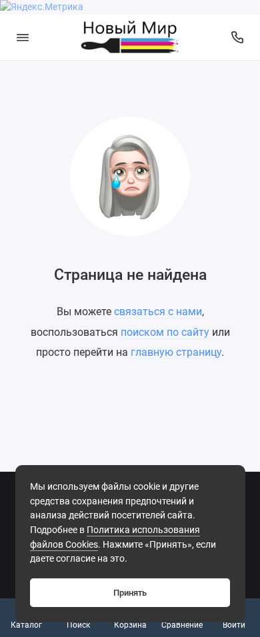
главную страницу (176, 352)
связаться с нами (158, 311)
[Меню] (22, 37)
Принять (130, 593)
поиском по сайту (165, 332)
